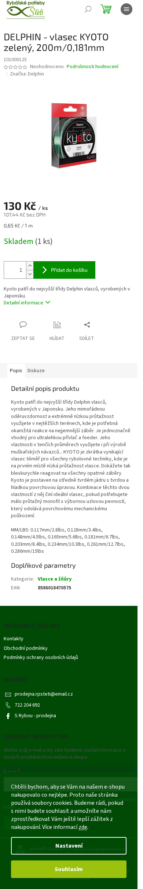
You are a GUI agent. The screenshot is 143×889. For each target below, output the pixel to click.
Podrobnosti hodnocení (92, 66)
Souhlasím (69, 869)
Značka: (27, 74)
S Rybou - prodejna (35, 715)
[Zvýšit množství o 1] (29, 266)
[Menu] (126, 9)
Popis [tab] (16, 370)
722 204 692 (27, 705)
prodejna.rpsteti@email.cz (44, 694)
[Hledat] (88, 9)
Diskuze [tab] (36, 370)
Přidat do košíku (69, 270)
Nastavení (68, 846)
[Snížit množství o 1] (29, 274)
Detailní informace (23, 303)
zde (82, 827)
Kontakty (13, 638)
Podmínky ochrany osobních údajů (41, 657)
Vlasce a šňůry (55, 579)
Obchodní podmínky (26, 648)
